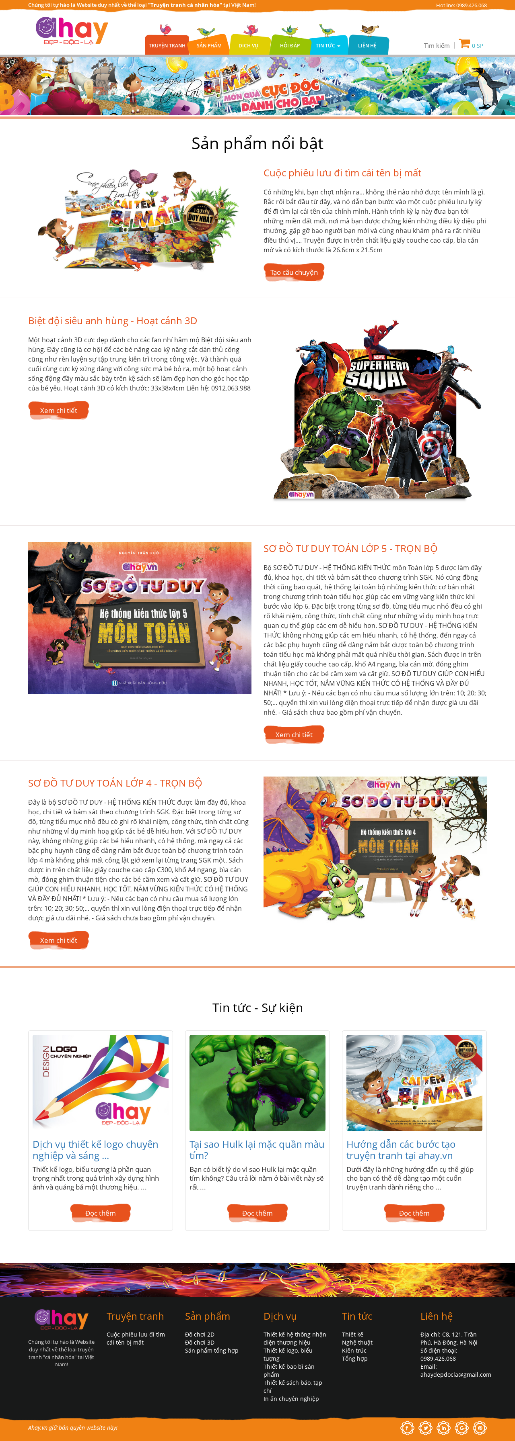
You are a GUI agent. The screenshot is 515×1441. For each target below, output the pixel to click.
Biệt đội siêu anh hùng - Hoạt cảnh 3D (113, 320)
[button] (438, 45)
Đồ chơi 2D (199, 1334)
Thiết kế (352, 1334)
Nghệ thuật (357, 1342)
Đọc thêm (100, 1213)
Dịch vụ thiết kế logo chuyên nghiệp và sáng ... (96, 1149)
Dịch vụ (248, 45)
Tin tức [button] (326, 45)
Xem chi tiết (58, 410)
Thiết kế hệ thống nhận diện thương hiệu (295, 1338)
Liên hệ (367, 45)
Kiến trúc (354, 1350)
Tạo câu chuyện (294, 272)
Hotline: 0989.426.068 (461, 5)
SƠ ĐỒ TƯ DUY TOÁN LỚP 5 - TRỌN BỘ (351, 548)
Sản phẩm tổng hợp (212, 1350)
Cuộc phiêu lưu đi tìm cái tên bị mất (342, 172)
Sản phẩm (209, 45)
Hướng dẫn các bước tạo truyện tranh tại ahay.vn (401, 1149)
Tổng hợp (355, 1358)
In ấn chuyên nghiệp (291, 1398)
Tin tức (357, 1315)
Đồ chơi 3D (199, 1342)
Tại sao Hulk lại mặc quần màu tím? (257, 1149)
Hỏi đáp (290, 45)
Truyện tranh (167, 45)
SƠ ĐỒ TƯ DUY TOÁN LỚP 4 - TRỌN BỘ (115, 783)
